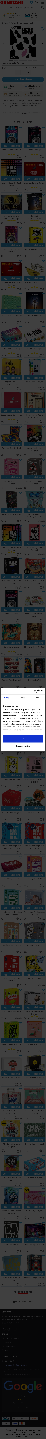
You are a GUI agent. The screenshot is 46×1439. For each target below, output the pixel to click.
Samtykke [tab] (8, 698)
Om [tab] (37, 698)
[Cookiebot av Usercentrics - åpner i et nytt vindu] (33, 691)
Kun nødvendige (23, 746)
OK (23, 738)
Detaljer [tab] (23, 698)
